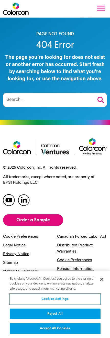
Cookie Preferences (20, 237)
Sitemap (10, 263)
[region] (55, 304)
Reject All (55, 313)
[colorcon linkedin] (24, 199)
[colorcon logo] (17, 147)
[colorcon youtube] (9, 199)
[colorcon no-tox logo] (93, 146)
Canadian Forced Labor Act (81, 237)
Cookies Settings (55, 299)
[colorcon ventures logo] (55, 149)
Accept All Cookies (55, 328)
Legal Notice (14, 245)
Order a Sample (33, 220)
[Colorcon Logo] (16, 8)
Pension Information (75, 269)
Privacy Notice (16, 254)
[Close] (101, 279)
